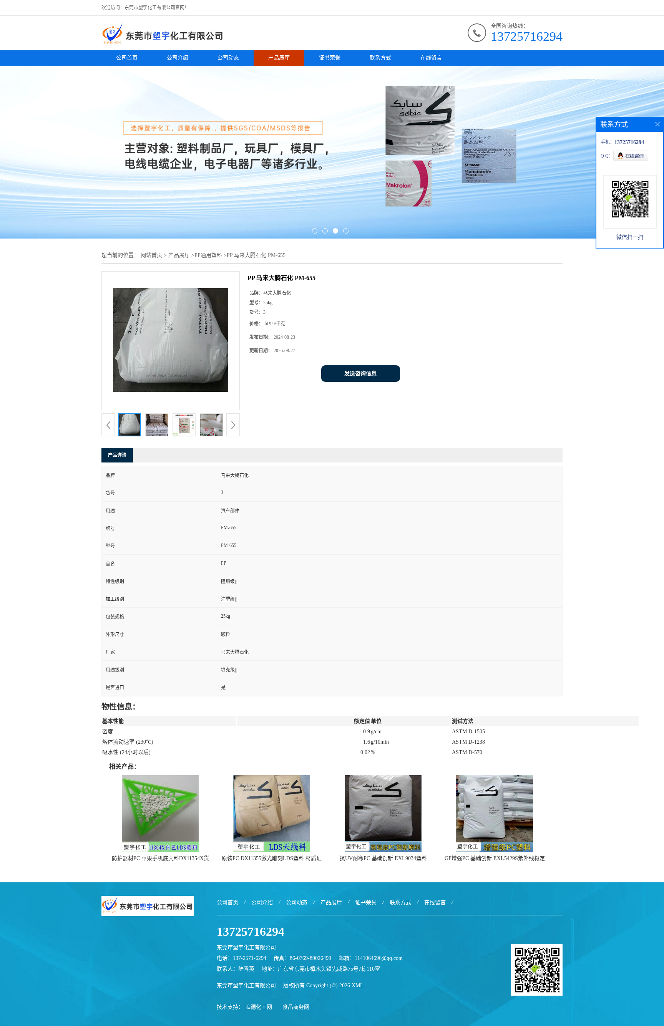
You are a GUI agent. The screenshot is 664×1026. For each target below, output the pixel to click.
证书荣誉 (329, 58)
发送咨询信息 (360, 373)
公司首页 (127, 58)
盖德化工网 (258, 1007)
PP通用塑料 (208, 255)
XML (358, 985)
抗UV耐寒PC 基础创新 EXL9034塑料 (383, 858)
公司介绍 (177, 58)
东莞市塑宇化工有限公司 (246, 985)
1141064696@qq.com (379, 958)
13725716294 (527, 36)
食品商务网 (295, 1007)
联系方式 (380, 58)
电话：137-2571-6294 (241, 958)
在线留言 (431, 58)
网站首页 (151, 255)
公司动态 (228, 58)
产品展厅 (279, 58)
